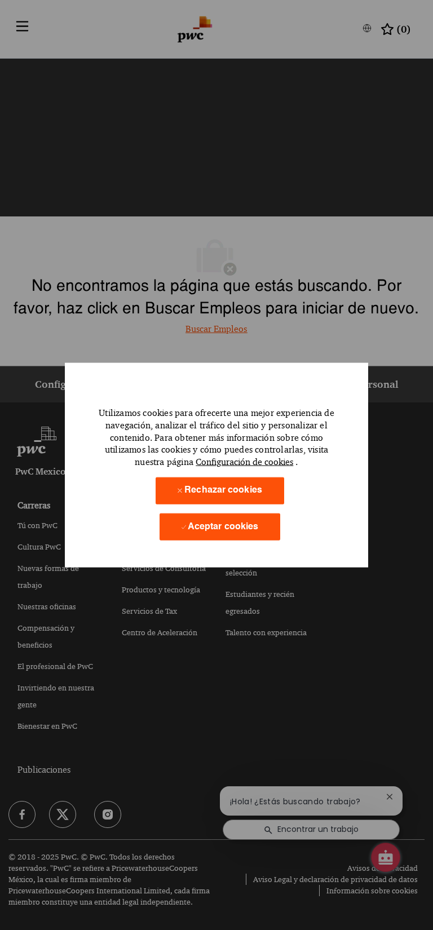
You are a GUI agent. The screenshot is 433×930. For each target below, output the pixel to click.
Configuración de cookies (244, 462)
